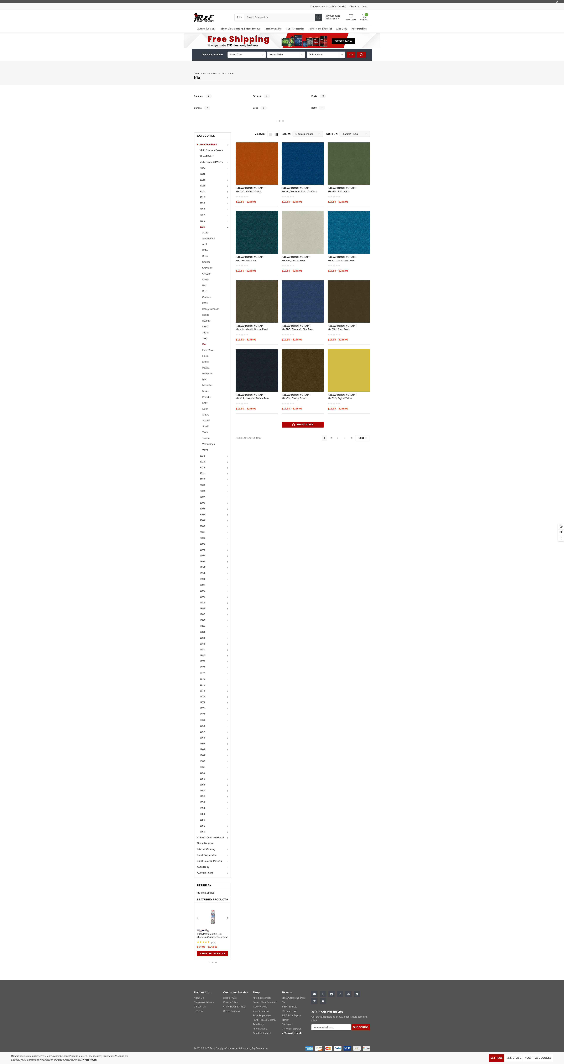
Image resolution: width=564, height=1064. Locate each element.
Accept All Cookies (538, 1058)
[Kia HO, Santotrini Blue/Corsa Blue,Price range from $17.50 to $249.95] (303, 163)
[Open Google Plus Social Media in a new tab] (314, 1001)
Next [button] (227, 918)
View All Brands (293, 1033)
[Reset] (361, 55)
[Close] (557, 2)
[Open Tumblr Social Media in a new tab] (323, 994)
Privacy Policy (88, 1060)
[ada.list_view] (270, 134)
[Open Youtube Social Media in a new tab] (314, 994)
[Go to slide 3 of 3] (283, 121)
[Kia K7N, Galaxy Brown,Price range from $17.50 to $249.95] (303, 370)
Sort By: (332, 134)
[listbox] (354, 134)
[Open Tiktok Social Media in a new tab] (357, 994)
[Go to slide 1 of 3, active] (276, 121)
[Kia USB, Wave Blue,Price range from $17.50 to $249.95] (257, 232)
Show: (286, 134)
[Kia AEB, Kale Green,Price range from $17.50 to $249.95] (349, 163)
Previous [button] (197, 918)
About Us (355, 6)
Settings (496, 1058)
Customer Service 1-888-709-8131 (328, 6)
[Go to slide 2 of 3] (280, 121)
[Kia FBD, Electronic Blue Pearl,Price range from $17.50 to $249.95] (303, 301)
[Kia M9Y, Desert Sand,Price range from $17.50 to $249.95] (303, 232)
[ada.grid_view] (276, 134)
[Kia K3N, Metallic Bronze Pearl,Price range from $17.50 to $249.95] (257, 301)
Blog (364, 6)
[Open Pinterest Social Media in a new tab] (348, 994)
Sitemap (198, 1011)
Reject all (513, 1058)
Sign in (335, 19)
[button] (282, 40)
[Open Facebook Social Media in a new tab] (340, 994)
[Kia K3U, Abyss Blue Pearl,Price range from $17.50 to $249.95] (349, 232)
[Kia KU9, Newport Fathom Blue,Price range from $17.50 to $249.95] (257, 370)
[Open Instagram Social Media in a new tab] (331, 994)
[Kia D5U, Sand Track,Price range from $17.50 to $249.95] (349, 301)
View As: (260, 134)
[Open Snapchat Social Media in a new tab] (323, 1001)
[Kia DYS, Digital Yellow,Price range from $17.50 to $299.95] (349, 370)
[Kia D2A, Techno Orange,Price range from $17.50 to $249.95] (257, 163)
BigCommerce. (260, 1048)
